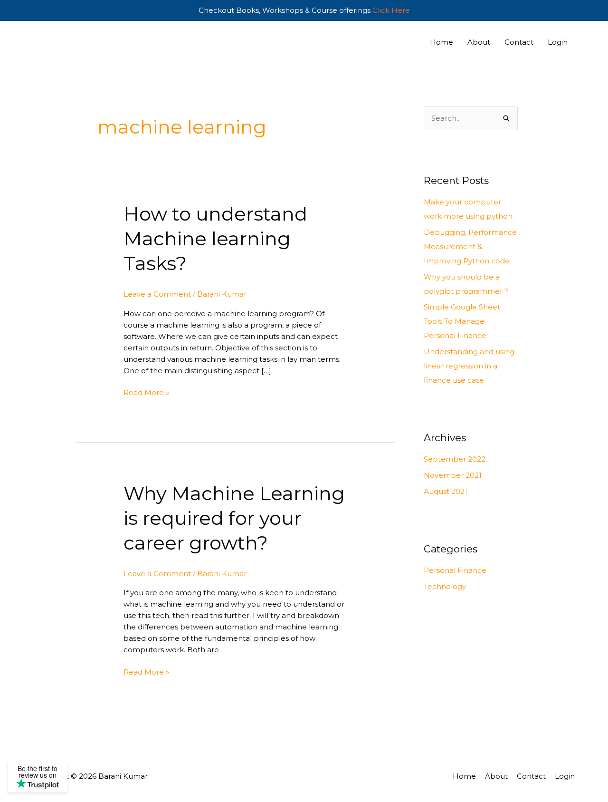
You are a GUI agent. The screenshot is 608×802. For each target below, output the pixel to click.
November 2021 (453, 475)
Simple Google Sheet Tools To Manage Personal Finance (462, 321)
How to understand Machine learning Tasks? (215, 238)
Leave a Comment (157, 294)
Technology (445, 586)
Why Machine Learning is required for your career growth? (234, 518)
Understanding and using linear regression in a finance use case (469, 366)
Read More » (146, 392)
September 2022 (454, 459)
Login (558, 42)
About (478, 42)
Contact (518, 42)
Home (441, 42)
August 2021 (445, 491)
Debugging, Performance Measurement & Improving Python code (470, 246)
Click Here (391, 10)
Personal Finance (455, 570)
